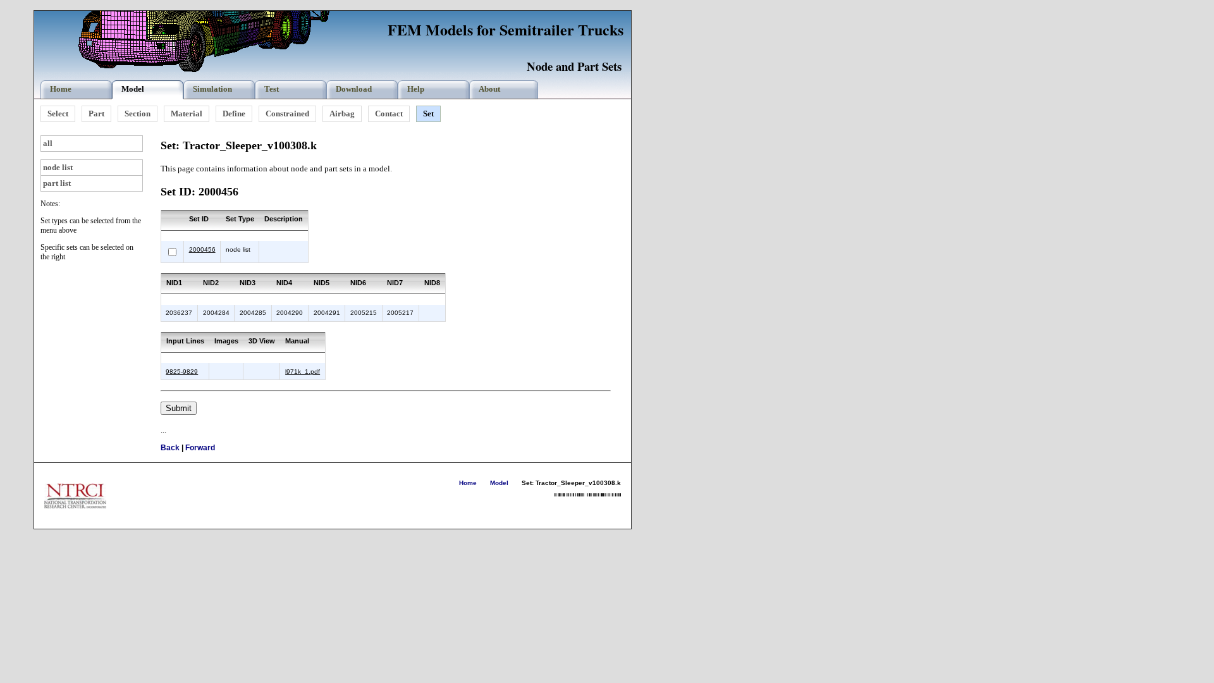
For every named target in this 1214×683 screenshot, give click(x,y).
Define (234, 113)
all (47, 143)
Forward (200, 447)
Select (57, 113)
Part (96, 113)
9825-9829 (182, 371)
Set (428, 113)
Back (170, 447)
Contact (389, 113)
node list (58, 167)
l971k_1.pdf (302, 371)
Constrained (287, 113)
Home (468, 482)
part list (57, 183)
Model (499, 482)
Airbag (342, 113)
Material (186, 113)
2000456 (202, 249)
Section (137, 113)
